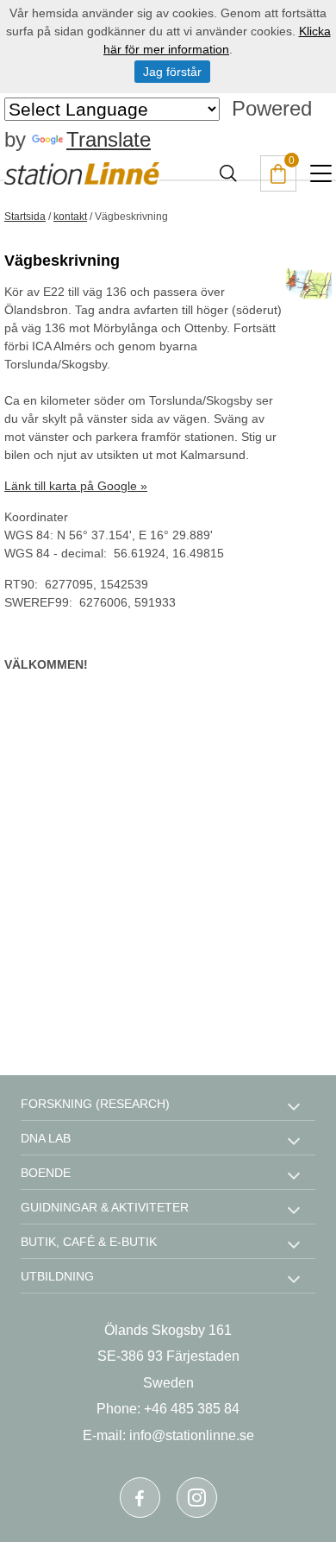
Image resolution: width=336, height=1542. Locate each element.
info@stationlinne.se (191, 1435)
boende (46, 1173)
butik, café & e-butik (89, 1242)
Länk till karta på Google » (75, 486)
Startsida (25, 217)
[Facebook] (140, 1497)
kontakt (70, 217)
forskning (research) (95, 1104)
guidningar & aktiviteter (105, 1207)
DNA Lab (46, 1138)
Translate (108, 139)
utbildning (57, 1276)
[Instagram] (197, 1497)
